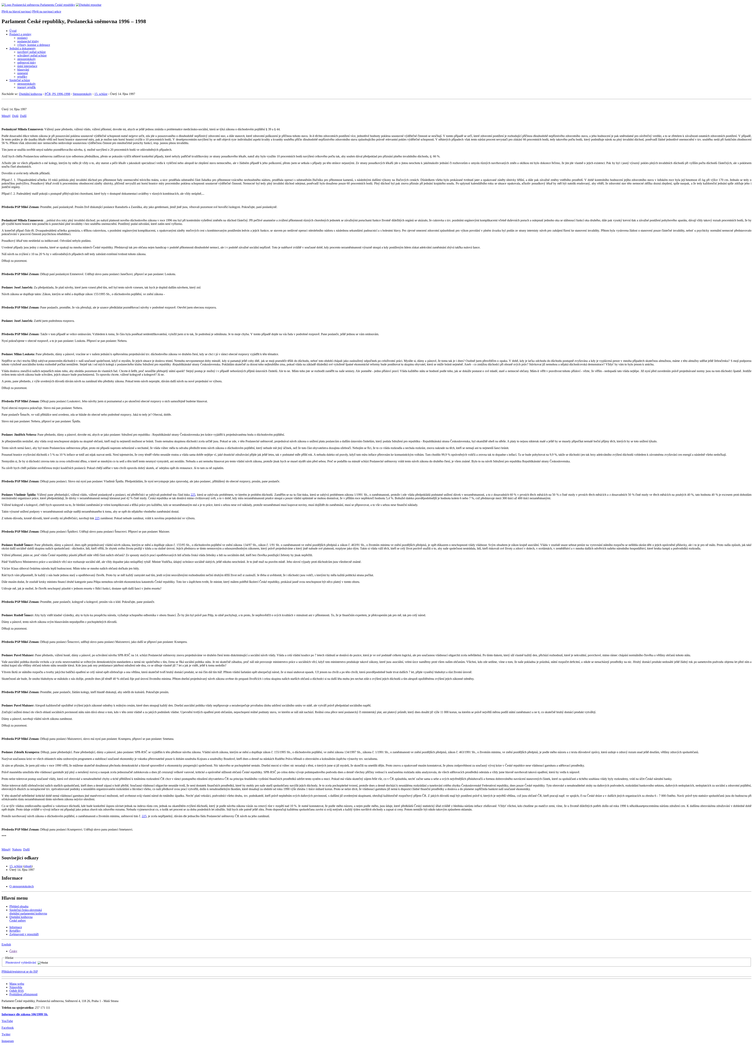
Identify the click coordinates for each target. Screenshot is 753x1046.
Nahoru (17, 849)
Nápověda (15, 987)
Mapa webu (16, 983)
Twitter (6, 1034)
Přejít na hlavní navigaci (16, 11)
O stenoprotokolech (21, 886)
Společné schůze (19, 80)
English (6, 944)
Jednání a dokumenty (22, 48)
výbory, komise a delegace (33, 45)
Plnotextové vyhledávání (20, 962)
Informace (15, 927)
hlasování (23, 69)
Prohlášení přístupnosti (23, 994)
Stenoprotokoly (82, 94)
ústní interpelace (27, 66)
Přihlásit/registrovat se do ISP (20, 971)
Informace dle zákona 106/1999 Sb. (25, 1014)
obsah (28, 866)
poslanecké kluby (28, 41)
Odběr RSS (16, 990)
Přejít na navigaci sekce (46, 11)
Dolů (15, 116)
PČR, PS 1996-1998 (57, 94)
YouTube (7, 1021)
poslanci (22, 37)
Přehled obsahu (18, 906)
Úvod (12, 30)
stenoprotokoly (26, 59)
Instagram (8, 1041)
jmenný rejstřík (26, 87)
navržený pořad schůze (31, 52)
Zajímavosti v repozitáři (24, 934)
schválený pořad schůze (32, 55)
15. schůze (100, 94)
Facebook (8, 1027)
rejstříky (22, 76)
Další (23, 116)
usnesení (22, 73)
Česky (13, 951)
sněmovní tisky (26, 62)
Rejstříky (15, 930)
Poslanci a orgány (20, 34)
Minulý (6, 116)
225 (193, 494)
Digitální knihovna (30, 94)
